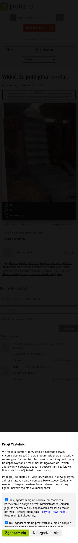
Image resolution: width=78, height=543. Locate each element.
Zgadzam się (15, 533)
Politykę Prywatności (53, 512)
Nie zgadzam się (46, 533)
